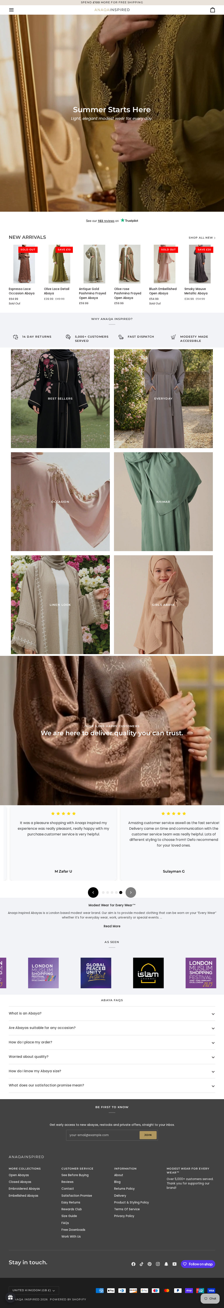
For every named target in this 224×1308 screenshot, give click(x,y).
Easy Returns (70, 1202)
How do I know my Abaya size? (35, 1071)
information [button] (125, 1168)
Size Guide (69, 1216)
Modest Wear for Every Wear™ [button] (188, 1170)
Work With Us (71, 1237)
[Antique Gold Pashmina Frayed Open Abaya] (94, 264)
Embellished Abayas (23, 1196)
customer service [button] (77, 1168)
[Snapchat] (166, 1264)
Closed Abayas (20, 1182)
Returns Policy (124, 1189)
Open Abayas (19, 1175)
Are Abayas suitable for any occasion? (42, 1027)
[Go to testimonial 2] (107, 892)
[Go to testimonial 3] (112, 892)
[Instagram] (158, 1264)
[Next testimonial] (131, 892)
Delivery (120, 1196)
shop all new (201, 237)
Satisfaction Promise (76, 1196)
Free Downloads (73, 1230)
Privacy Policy (124, 1216)
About (118, 1175)
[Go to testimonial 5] (120, 892)
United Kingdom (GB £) (31, 1290)
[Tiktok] (141, 1264)
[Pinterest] (150, 1264)
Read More (112, 926)
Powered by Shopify (68, 1299)
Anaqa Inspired (26, 1299)
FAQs (65, 1223)
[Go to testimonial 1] (103, 892)
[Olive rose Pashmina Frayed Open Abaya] (129, 264)
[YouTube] (175, 1264)
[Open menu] (15, 9)
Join (148, 1135)
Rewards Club (71, 1209)
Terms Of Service (127, 1209)
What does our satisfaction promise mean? (46, 1085)
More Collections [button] (25, 1168)
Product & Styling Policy (131, 1202)
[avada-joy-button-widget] (10, 1297)
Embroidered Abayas (24, 1189)
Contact (67, 1189)
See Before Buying (75, 1175)
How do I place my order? (30, 1042)
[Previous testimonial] (93, 892)
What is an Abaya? (25, 1013)
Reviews (67, 1182)
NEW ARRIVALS (27, 237)
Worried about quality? (29, 1056)
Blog (117, 1182)
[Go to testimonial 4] (116, 892)
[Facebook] (133, 1264)
